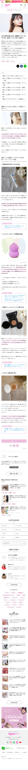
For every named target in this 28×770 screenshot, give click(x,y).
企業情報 (3, 752)
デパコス (14, 604)
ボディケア (18, 529)
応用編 (13, 504)
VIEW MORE (14, 584)
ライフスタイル (11, 607)
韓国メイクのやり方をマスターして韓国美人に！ (14, 99)
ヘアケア (3, 533)
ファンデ (21, 604)
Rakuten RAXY (8, 5)
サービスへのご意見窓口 (16, 737)
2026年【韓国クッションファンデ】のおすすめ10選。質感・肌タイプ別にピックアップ (14, 365)
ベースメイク (18, 525)
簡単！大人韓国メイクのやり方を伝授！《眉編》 (14, 87)
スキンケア (4, 525)
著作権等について (18, 752)
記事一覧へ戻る (14, 473)
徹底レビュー (6, 597)
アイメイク (8, 59)
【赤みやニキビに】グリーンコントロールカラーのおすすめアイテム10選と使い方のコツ (14, 299)
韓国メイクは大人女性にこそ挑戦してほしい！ (13, 76)
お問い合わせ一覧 (11, 758)
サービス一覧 (4, 758)
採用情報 (24, 752)
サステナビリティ (19, 758)
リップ (5, 600)
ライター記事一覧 (14, 467)
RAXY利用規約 (8, 737)
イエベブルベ (21, 600)
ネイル (17, 533)
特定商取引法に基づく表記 (13, 739)
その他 (17, 537)
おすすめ (13, 592)
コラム (3, 537)
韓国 (8, 61)
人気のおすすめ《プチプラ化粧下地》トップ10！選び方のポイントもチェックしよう (14, 226)
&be (14, 492)
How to (3, 61)
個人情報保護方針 (10, 752)
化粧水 (20, 602)
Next (24, 448)
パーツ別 (12, 61)
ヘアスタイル (12, 600)
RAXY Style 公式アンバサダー (8, 595)
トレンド (22, 597)
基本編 (18, 595)
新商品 (10, 492)
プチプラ (7, 602)
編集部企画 (20, 592)
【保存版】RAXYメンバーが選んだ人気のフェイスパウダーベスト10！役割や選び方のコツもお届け (14, 430)
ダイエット (7, 604)
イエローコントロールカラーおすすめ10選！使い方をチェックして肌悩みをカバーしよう (14, 296)
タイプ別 (18, 607)
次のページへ (14, 441)
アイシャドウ (4, 492)
